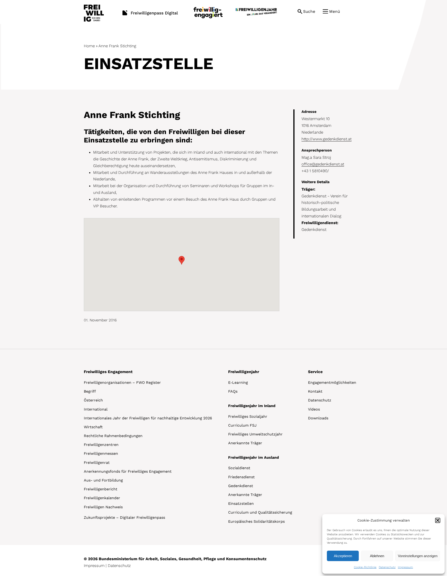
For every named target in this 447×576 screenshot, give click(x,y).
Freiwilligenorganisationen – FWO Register (122, 382)
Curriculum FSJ (242, 425)
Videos (314, 409)
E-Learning (238, 382)
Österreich (93, 400)
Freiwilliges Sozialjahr (247, 416)
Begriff (90, 391)
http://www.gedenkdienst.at (326, 139)
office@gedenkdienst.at (322, 164)
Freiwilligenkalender (102, 498)
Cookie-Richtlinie (365, 567)
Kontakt (315, 391)
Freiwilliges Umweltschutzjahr (255, 434)
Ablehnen (377, 556)
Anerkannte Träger (245, 443)
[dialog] (383, 544)
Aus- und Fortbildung (103, 480)
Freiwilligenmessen (101, 453)
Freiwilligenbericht (100, 489)
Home (89, 46)
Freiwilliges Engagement (108, 371)
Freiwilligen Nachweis (103, 507)
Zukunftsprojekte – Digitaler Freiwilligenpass (124, 517)
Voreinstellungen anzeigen (417, 556)
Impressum (405, 567)
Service (315, 371)
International (96, 409)
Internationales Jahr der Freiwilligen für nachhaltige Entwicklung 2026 (148, 418)
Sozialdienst (239, 468)
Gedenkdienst (240, 486)
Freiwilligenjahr (243, 371)
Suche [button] (309, 11)
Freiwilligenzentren (101, 444)
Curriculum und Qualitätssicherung (260, 512)
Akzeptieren (343, 556)
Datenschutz (387, 567)
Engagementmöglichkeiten (332, 382)
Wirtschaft (93, 427)
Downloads (318, 418)
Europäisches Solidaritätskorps (256, 521)
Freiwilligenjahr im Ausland (253, 457)
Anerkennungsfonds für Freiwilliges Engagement (128, 471)
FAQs (232, 391)
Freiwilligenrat (97, 462)
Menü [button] (334, 11)
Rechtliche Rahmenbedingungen (113, 436)
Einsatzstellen (241, 503)
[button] (437, 520)
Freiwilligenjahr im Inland (251, 406)
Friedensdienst (241, 477)
